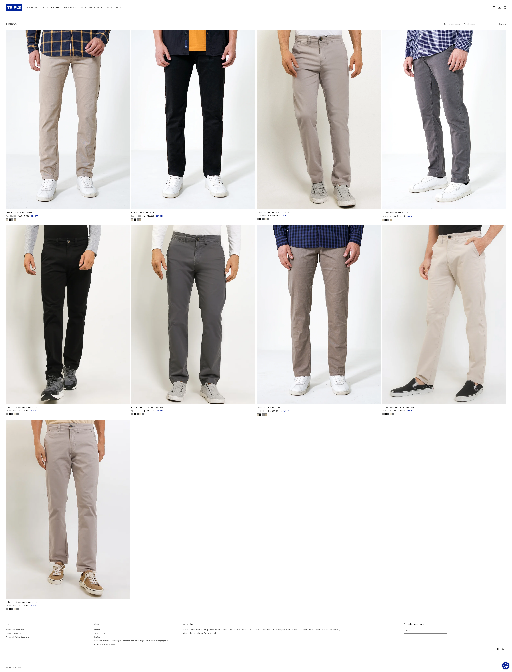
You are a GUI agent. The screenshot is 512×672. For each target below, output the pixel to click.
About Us (97, 630)
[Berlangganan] (444, 631)
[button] (44, 7)
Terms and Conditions (15, 630)
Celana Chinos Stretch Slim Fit (19, 212)
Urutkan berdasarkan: (452, 24)
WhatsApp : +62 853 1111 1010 (106, 644)
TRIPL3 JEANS (17, 667)
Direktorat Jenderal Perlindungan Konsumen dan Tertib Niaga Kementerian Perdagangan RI (131, 641)
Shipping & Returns (14, 633)
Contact (97, 637)
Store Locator (99, 633)
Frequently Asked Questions (17, 637)
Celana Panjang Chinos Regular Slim (273, 212)
